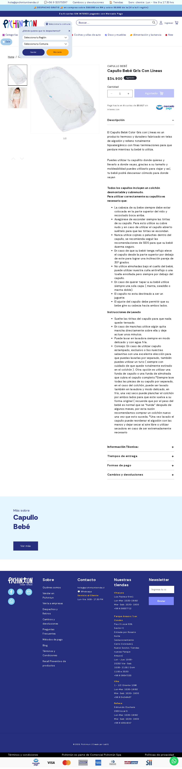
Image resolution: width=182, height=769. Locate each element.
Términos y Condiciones (50, 653)
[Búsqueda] (153, 23)
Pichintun (86, 744)
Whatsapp (86, 591)
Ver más (25, 546)
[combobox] (116, 22)
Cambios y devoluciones (88, 2)
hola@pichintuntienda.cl (23, 2)
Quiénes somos (52, 587)
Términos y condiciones (23, 754)
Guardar (33, 52)
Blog (45, 645)
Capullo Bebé (117, 66)
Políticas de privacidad (159, 754)
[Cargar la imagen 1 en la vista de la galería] (17, 75)
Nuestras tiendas (122, 582)
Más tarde (57, 52)
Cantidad (113, 86)
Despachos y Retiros (50, 611)
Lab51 (106, 744)
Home (11, 57)
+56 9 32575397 (57, 2)
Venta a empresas (53, 603)
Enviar (161, 601)
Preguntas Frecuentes (49, 631)
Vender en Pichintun (48, 595)
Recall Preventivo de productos (54, 663)
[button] (176, 23)
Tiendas (118, 2)
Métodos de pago (53, 639)
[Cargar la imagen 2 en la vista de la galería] (17, 97)
